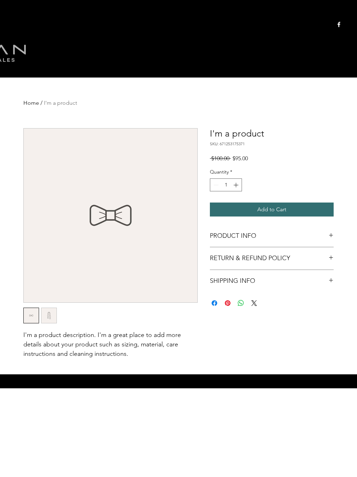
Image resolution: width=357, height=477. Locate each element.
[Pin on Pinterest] (227, 303)
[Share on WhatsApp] (241, 303)
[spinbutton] (226, 185)
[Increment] (236, 185)
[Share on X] (254, 303)
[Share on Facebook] (214, 303)
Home (31, 103)
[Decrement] (215, 185)
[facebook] (338, 24)
